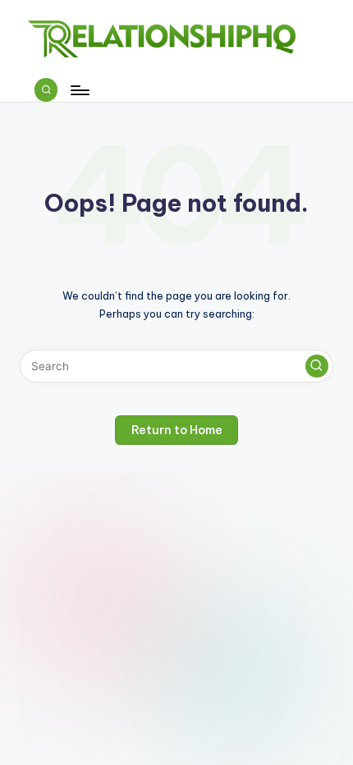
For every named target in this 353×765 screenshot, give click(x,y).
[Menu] (79, 89)
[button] (316, 366)
